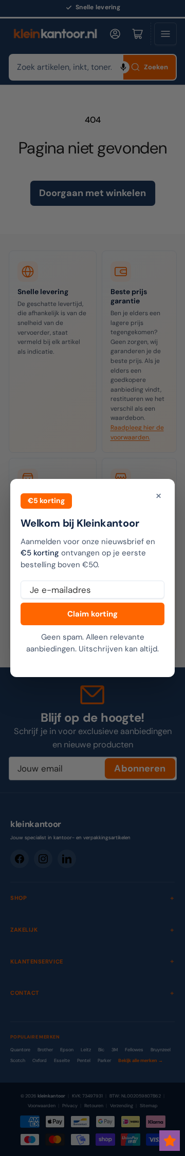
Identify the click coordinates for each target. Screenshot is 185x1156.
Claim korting (92, 614)
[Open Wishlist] (169, 1140)
